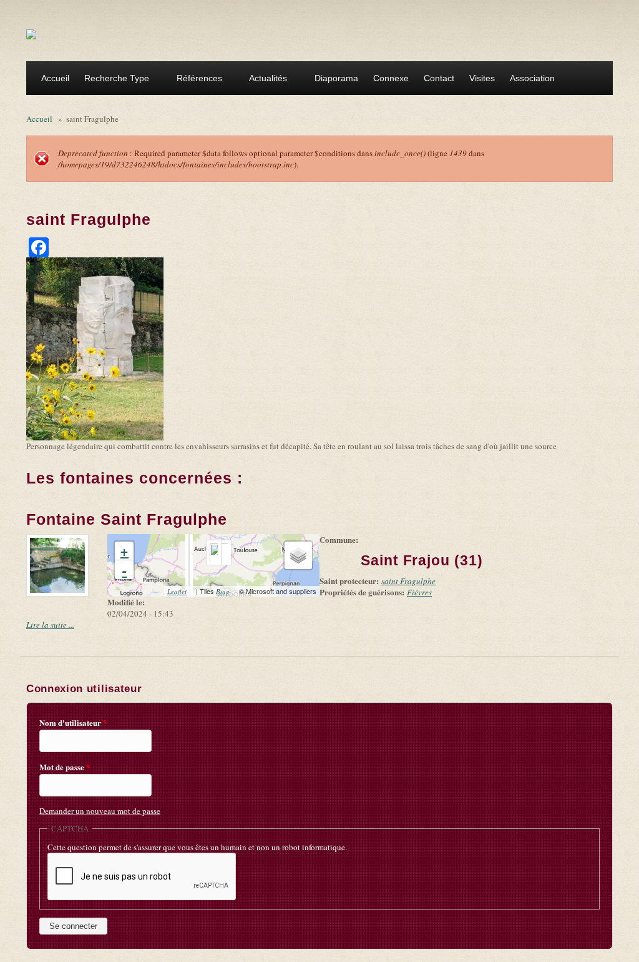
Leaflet (180, 591)
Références (195, 79)
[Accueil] (31, 33)
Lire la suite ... (50, 624)
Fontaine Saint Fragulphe (126, 519)
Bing (226, 591)
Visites (482, 78)
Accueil (55, 78)
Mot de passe (64, 767)
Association (528, 79)
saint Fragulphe (408, 581)
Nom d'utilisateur (73, 722)
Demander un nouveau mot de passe (99, 810)
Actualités (264, 79)
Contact (439, 78)
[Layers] (298, 555)
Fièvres (419, 592)
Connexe (391, 78)
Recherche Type (113, 79)
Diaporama (336, 78)
